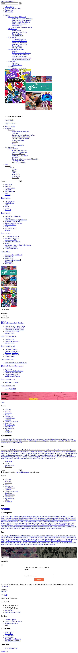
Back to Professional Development (12, 366)
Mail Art (73, 441)
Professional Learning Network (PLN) (49, 455)
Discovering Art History (19, 42)
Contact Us (9, 12)
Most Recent (8, 461)
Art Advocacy (9, 637)
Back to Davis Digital (8, 386)
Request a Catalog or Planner (13, 621)
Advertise (15, 142)
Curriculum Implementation (20, 54)
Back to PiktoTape (7, 359)
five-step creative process (57, 451)
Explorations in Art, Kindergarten (22, 18)
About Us (11, 167)
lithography (10, 525)
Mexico (61, 521)
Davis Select (12, 61)
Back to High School (8, 346)
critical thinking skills (7, 451)
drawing (12, 442)
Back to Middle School (9, 336)
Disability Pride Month (49, 528)
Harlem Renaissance (46, 523)
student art (46, 526)
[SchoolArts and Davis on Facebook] (1, 595)
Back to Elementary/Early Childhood (13, 323)
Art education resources (38, 450)
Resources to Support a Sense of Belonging (25, 159)
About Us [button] (7, 166)
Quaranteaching (9, 428)
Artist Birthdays (9, 635)
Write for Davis (9, 203)
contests (15, 441)
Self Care (67, 441)
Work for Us (16, 176)
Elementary (8, 420)
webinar (7, 430)
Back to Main (6, 198)
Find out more (5, 586)
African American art (33, 523)
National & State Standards (13, 639)
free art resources (38, 439)
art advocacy (37, 521)
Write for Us (16, 174)
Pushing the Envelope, (21, 457)
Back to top (4, 651)
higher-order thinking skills (28, 453)
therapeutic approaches (33, 458)
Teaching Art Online (18, 161)
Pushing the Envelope (7, 457)
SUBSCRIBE (5, 557)
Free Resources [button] (9, 147)
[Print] (9, 509)
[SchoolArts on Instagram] (5, 595)
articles (7, 414)
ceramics (66, 521)
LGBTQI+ (61, 453)
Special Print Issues (18, 145)
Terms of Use (9, 634)
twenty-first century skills (47, 458)
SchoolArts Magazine (42, 441)
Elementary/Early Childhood (17, 17)
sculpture (54, 520)
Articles (7, 463)
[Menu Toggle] (14, 1)
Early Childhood (10, 418)
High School (12, 37)
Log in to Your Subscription (20, 131)
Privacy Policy (9, 632)
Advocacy (8, 409)
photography (42, 520)
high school (20, 520)
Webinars (15, 157)
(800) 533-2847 (9, 610)
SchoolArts (11, 130)
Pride (24, 455)
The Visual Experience (19, 39)
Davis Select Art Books (12, 382)
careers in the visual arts (68, 450)
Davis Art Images (10, 126)
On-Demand (8, 369)
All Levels (8, 411)
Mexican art (54, 521)
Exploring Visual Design (19, 32)
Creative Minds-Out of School (21, 22)
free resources (28, 439)
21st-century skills (6, 450)
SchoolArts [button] (8, 128)
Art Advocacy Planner (19, 162)
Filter (2, 402)
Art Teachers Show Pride (53, 450)
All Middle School (17, 36)
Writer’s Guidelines (10, 225)
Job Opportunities (10, 201)
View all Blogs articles (22, 472)
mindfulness (9, 455)
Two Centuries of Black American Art (64, 523)
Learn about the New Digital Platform (23, 135)
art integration (16, 523)
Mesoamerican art (6, 523)
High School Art (23, 441)
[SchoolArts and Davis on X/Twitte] (3, 595)
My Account (9, 10)
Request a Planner (10, 123)
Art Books (15, 63)
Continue (4, 589)
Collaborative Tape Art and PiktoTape (16, 363)
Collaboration (9, 416)
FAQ (6, 625)
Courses (14, 51)
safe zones (52, 457)
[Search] (20, 181)
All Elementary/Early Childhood (22, 27)
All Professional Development (21, 59)
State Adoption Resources (12, 640)
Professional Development (16, 49)
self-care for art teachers (69, 457)
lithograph (4, 525)
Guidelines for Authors (11, 623)
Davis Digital (10, 7)
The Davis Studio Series (19, 41)
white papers (8, 432)
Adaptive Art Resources (19, 152)
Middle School (12, 29)
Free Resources (13, 149)
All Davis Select (17, 65)
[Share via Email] (7, 509)
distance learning (19, 451)
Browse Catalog (9, 120)
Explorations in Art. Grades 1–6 (14, 328)
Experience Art (16, 30)
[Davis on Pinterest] (6, 595)
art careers (23, 523)
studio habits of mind (7, 458)
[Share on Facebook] (1, 509)
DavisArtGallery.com (11, 648)
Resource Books (17, 25)
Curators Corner (62, 520)
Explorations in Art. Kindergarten (15, 326)
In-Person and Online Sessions (21, 53)
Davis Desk (12, 439)
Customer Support (10, 619)
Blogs (6, 164)
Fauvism (58, 528)
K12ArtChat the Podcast (12, 236)
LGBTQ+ (54, 453)
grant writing (53, 441)
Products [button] (7, 15)
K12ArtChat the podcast (19, 150)
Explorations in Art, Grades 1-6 (21, 20)
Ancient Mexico (46, 521)
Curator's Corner (10, 465)
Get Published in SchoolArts (20, 138)
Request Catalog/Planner (13, 8)
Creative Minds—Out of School (14, 329)
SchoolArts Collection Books (21, 137)
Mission (14, 169)
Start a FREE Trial (10, 389)
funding (33, 441)
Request (3, 321)
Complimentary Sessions (19, 56)
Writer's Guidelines (18, 140)
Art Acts (40, 526)
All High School (17, 47)
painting (39, 528)
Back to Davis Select (8, 379)
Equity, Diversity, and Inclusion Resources (37, 451)
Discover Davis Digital (19, 68)
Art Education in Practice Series (21, 58)
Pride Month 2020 (31, 455)
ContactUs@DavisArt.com (13, 612)
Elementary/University (11, 421)
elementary (19, 442)
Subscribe (15, 133)
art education (4, 439)
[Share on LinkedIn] (6, 509)
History (14, 171)
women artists (18, 528)
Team (14, 172)
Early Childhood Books (19, 24)
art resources (8, 413)
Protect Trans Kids (66, 455)
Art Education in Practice (12, 376)
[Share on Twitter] (3, 509)
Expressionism (71, 520)
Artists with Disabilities (8, 521)
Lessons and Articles (18, 154)
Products (7, 186)
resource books (5, 442)
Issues (14, 143)
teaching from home (20, 458)
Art (30, 441)
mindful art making (10, 526)
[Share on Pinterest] (4, 509)
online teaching (57, 439)
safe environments (43, 457)
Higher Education (10, 425)
